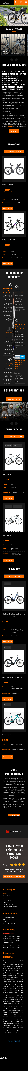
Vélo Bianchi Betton (14, 1010)
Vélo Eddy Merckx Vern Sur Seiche (13, 968)
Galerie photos (7, 900)
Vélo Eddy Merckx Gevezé (14, 983)
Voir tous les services (14, 399)
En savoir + (14, 131)
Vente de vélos (9, 414)
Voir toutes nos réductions (14, 151)
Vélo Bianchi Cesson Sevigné (11, 1001)
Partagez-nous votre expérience (14, 876)
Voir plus (15, 1032)
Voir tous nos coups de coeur (14, 436)
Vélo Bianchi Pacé (13, 1007)
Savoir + (4, 417)
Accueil (5, 893)
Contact (5, 902)
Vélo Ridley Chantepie (16, 1016)
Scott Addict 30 (8, 474)
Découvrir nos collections (12, 54)
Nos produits (7, 897)
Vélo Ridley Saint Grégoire (15, 1029)
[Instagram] (3, 1058)
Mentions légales (8, 904)
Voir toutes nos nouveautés (14, 576)
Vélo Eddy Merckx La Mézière (11, 985)
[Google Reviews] (6, 1058)
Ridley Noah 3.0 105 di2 (10, 240)
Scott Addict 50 (8, 535)
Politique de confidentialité (11, 906)
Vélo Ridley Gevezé (16, 1025)
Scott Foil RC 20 (7, 185)
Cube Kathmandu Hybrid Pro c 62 (13, 677)
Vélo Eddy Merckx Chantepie (11, 970)
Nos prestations (7, 899)
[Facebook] (1, 1058)
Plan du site (6, 908)
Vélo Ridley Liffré (14, 1023)
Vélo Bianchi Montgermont (14, 999)
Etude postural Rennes (15, 966)
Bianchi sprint (6, 735)
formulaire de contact (9, 803)
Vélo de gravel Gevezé (16, 994)
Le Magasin (6, 895)
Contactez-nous (14, 815)
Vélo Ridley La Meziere (9, 1027)
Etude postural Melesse (10, 961)
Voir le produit (7, 208)
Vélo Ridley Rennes (10, 1030)
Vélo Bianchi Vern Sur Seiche (11, 996)
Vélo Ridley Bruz (8, 1018)
